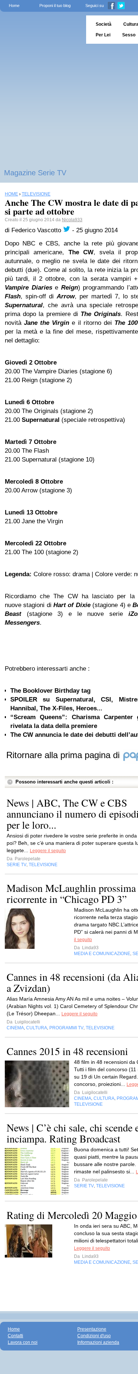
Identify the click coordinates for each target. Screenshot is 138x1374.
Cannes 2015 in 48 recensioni (67, 1051)
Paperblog (40, 29)
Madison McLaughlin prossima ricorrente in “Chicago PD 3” (71, 893)
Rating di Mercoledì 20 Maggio (72, 1215)
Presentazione (91, 1329)
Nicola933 (72, 219)
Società (104, 24)
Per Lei (103, 34)
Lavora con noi (23, 1342)
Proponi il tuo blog (55, 5)
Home (14, 5)
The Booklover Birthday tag (50, 690)
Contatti (15, 1335)
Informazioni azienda (98, 1342)
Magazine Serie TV (35, 173)
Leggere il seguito (48, 850)
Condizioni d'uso (94, 1335)
